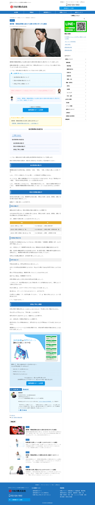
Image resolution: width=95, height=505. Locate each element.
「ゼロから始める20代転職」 (45, 401)
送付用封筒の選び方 (18, 143)
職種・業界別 (63, 494)
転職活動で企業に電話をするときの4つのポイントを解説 (41, 469)
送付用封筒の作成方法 (18, 139)
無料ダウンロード (79, 12)
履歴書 (15, 417)
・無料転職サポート (37, 490)
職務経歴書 (19, 417)
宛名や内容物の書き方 (19, 146)
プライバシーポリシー (70, 2)
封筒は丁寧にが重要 (18, 149)
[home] (26, 410)
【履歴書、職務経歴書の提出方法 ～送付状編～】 (25, 123)
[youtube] (24, 410)
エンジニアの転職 (78, 494)
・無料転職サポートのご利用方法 (40, 492)
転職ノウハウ (63, 490)
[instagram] (22, 410)
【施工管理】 (68, 44)
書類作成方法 (63, 492)
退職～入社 (81, 492)
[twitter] (19, 410)
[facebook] (21, 410)
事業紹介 (32, 12)
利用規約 (62, 2)
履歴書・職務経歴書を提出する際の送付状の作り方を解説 (41, 429)
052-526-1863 (73, 5)
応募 (12, 417)
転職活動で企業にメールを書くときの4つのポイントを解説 (41, 442)
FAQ (77, 2)
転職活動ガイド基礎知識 (74, 490)
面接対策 (75, 492)
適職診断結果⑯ (68, 47)
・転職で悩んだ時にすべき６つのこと (41, 494)
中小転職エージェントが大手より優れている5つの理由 (75, 37)
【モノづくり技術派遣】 (70, 41)
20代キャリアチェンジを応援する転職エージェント (18, 487)
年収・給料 (70, 494)
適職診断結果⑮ (68, 50)
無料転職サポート (47, 12)
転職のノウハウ (63, 12)
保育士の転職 (68, 496)
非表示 (19, 135)
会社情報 (16, 12)
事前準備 (83, 490)
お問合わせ (82, 2)
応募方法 (13, 415)
